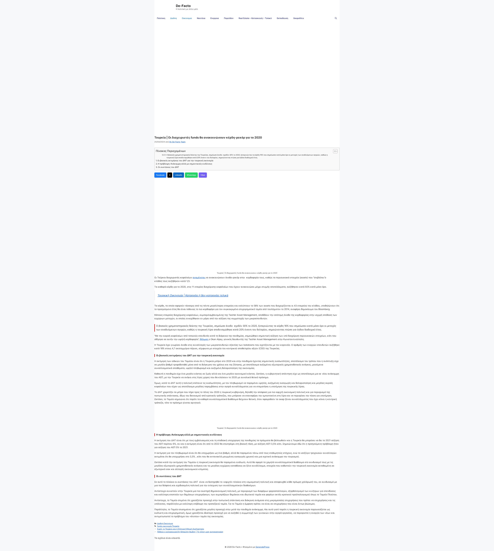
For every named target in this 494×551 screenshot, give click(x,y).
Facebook (160, 175)
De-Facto (183, 6)
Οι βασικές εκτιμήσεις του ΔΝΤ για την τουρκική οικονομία (185, 160)
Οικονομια (187, 18)
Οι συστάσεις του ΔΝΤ (168, 167)
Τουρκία (175, 526)
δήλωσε (204, 339)
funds (159, 526)
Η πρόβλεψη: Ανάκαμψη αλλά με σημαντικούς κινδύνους (185, 164)
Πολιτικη (161, 18)
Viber (203, 175)
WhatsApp (191, 175)
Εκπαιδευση (282, 18)
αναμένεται (199, 277)
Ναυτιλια (201, 18)
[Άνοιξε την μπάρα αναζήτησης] (336, 18)
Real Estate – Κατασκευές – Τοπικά (255, 18)
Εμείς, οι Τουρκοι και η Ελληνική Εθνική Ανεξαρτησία (180, 529)
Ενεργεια (214, 18)
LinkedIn (178, 175)
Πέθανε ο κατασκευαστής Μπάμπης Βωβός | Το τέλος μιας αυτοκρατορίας (190, 532)
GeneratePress (262, 547)
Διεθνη (173, 18)
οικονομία (167, 526)
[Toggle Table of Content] (334, 151)
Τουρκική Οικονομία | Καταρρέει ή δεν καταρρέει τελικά (193, 295)
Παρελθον (228, 18)
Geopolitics (298, 18)
